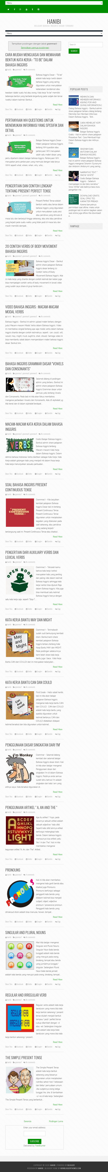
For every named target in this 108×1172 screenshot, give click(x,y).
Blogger (71, 1165)
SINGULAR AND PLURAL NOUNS (25, 932)
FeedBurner (40, 1146)
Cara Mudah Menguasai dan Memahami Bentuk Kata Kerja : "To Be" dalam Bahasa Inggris (33, 59)
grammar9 (33, 195)
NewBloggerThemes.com (70, 1168)
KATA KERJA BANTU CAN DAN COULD (28, 682)
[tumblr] (32, 9)
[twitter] (8, 9)
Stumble (49, 109)
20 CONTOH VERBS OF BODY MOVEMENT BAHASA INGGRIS (31, 248)
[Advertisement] (86, 70)
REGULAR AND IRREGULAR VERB (25, 995)
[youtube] (26, 9)
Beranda (27, 1121)
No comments (30, 69)
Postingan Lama (56, 1121)
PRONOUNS (12, 869)
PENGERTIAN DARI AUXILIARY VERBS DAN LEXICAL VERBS (31, 554)
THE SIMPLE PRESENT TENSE (23, 1057)
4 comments (30, 874)
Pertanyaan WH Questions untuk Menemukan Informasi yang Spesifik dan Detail (34, 125)
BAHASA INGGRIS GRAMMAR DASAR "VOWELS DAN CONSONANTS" (34, 366)
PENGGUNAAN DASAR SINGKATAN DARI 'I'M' (32, 744)
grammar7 (18, 69)
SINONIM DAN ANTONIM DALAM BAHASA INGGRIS (88, 152)
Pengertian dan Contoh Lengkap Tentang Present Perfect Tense (28, 188)
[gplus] (20, 9)
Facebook (19, 109)
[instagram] (38, 9)
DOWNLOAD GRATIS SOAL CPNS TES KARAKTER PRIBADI (89, 198)
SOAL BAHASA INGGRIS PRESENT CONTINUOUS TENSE (26, 487)
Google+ (39, 109)
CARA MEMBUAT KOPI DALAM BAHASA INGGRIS (90, 126)
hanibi (40, 1168)
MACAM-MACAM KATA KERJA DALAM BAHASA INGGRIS (34, 426)
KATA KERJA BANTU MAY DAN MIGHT (28, 619)
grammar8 (26, 195)
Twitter (29, 109)
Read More (57, 105)
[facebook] (14, 9)
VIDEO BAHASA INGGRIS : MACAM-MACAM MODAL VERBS (32, 309)
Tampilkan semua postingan (35, 47)
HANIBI (54, 21)
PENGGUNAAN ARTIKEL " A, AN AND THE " (31, 807)
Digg (58, 109)
